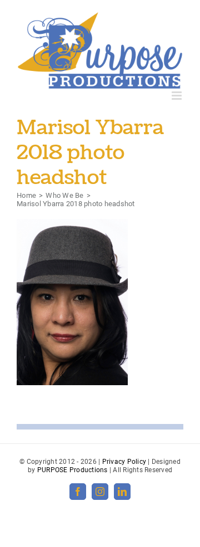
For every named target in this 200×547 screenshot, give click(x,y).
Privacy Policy (124, 462)
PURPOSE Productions (72, 470)
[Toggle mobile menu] (177, 95)
